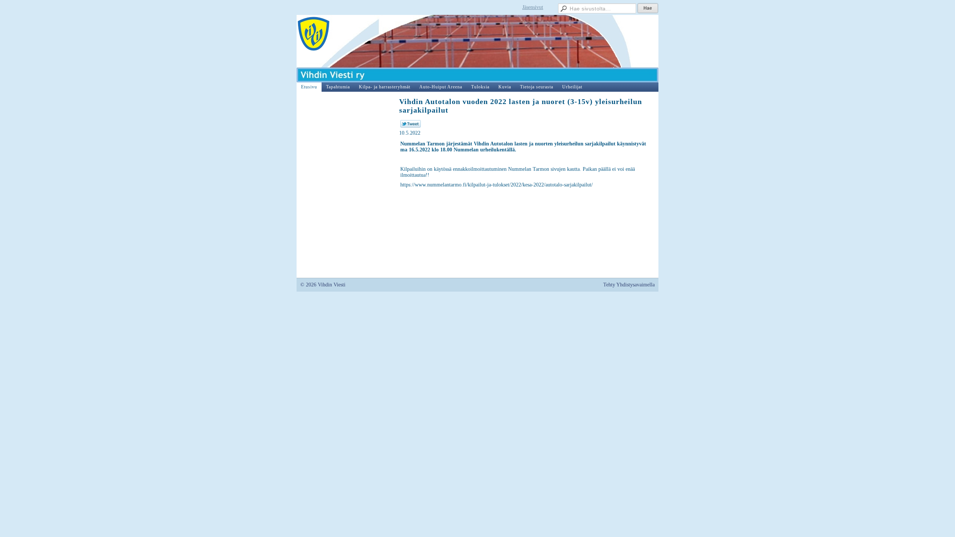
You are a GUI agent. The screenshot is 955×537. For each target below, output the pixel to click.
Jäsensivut (532, 7)
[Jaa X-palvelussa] (410, 126)
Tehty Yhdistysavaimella (629, 285)
